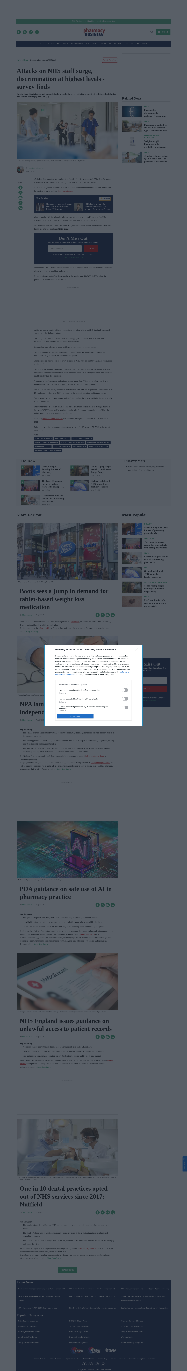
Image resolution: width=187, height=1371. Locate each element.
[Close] (137, 649)
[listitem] (93, 684)
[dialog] (93, 685)
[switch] (125, 690)
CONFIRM (75, 716)
